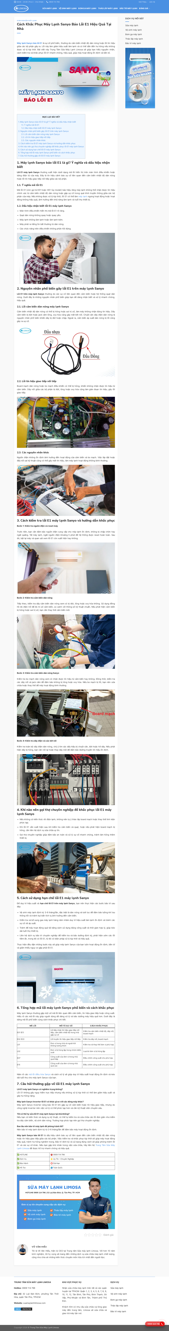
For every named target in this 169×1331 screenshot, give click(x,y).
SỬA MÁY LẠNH (49, 8)
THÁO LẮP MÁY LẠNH (108, 8)
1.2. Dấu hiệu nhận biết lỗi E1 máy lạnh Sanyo (41, 128)
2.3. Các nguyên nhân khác (33, 140)
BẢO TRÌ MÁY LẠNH (128, 8)
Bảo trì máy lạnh (133, 43)
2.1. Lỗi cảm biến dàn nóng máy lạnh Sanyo (40, 134)
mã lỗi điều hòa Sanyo (40, 1074)
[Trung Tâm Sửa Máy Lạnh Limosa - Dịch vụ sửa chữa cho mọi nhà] (26, 8)
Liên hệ (152, 2)
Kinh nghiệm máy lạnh (27, 21)
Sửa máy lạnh (131, 25)
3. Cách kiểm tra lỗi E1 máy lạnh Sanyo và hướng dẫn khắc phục (47, 143)
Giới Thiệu (142, 2)
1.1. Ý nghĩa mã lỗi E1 (30, 125)
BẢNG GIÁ (143, 8)
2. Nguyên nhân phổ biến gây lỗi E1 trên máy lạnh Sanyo (43, 131)
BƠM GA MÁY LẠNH (87, 8)
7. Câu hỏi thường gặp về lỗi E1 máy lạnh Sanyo (39, 156)
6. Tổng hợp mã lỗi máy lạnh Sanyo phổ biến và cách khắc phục (46, 152)
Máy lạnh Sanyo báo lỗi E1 (29, 43)
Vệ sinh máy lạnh (133, 30)
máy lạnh (82, 196)
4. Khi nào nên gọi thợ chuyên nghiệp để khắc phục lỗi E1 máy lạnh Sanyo (51, 146)
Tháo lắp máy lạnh (134, 39)
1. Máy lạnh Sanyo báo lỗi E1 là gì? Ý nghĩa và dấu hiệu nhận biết (47, 122)
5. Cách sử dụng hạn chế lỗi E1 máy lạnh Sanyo (39, 149)
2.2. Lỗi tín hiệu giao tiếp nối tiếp (35, 137)
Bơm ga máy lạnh (133, 34)
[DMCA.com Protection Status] (23, 1309)
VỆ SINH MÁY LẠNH (68, 8)
